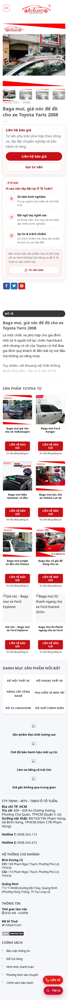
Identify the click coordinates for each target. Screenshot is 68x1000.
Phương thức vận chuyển (22, 975)
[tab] (34, 313)
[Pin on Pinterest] (21, 286)
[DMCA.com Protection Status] (13, 933)
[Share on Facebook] (6, 286)
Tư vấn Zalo (36, 270)
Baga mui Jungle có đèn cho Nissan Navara (17, 564)
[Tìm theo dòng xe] (53, 990)
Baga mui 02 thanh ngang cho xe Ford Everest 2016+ (50, 630)
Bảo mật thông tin (18, 951)
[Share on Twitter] (14, 286)
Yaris (26, 102)
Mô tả (9, 313)
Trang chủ (11, 102)
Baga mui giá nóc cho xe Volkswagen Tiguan (17, 432)
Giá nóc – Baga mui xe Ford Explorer (17, 628)
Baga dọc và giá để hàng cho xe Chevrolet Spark (50, 564)
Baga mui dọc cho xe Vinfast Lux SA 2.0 (50, 498)
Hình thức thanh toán (20, 967)
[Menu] (6, 8)
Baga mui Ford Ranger (50, 430)
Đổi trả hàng (14, 959)
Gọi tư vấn (34, 167)
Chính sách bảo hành (19, 983)
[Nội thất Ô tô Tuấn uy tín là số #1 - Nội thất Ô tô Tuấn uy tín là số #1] (36, 9)
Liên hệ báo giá (34, 156)
